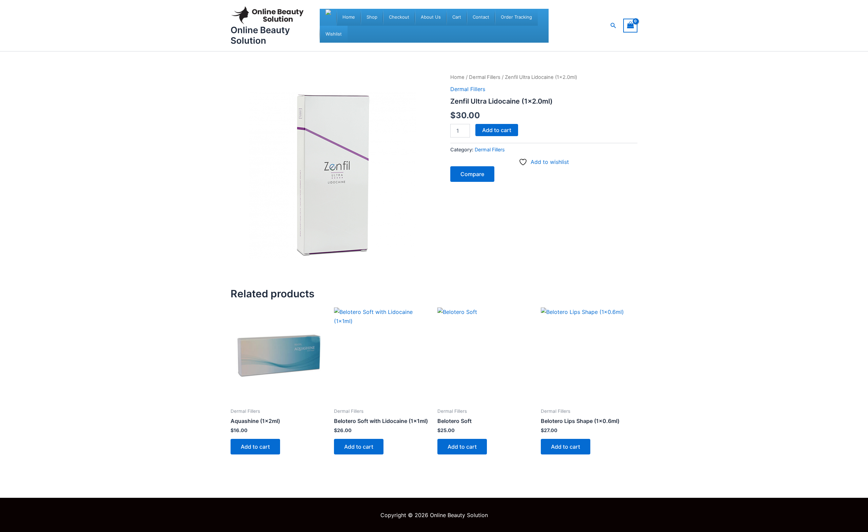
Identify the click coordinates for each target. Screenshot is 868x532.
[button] (613, 25)
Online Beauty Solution (260, 35)
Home (457, 77)
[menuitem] (349, 17)
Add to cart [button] (255, 446)
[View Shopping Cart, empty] (630, 26)
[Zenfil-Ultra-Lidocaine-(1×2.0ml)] (332, 174)
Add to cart (496, 130)
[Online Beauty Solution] (328, 17)
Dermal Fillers (484, 77)
